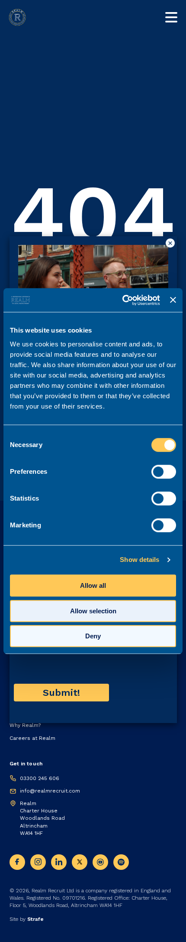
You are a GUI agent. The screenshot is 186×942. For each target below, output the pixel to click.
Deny (93, 636)
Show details (139, 559)
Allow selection (93, 611)
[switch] (163, 472)
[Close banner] (173, 300)
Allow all (93, 585)
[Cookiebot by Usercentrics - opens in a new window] (122, 300)
